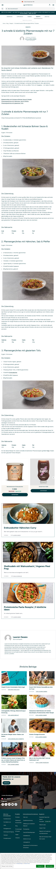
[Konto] (50, 5)
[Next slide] (53, 478)
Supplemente (20, 16)
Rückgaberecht (7, 828)
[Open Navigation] (2, 5)
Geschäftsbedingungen (29, 832)
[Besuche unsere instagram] (2, 804)
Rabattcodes (42, 824)
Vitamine (17, 837)
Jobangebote (26, 842)
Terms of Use (27, 863)
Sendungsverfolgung (9, 831)
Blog (8, 23)
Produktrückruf (7, 838)
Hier (48, 450)
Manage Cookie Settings (7, 866)
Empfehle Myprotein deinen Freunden (44, 819)
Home (4, 23)
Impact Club (42, 828)
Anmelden (6, 782)
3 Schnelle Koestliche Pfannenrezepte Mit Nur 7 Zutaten (26, 23)
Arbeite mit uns (27, 838)
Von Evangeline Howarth (16, 738)
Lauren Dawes (17, 535)
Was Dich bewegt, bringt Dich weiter (45, 837)
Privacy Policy (19, 863)
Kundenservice (7, 818)
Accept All (40, 866)
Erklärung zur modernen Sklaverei (29, 824)
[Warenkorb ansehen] (53, 5)
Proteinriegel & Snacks (18, 830)
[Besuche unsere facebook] (6, 804)
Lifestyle (47, 16)
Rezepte (38, 16)
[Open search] (2, 8)
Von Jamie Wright (13, 715)
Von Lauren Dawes (30, 39)
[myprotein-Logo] (28, 5)
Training (29, 16)
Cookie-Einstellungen (7, 795)
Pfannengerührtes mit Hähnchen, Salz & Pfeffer (15, 101)
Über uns (25, 817)
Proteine (17, 817)
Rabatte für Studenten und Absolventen (45, 832)
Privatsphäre (26, 829)
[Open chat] (15, 804)
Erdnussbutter (13, 372)
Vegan (16, 834)
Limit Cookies (50, 866)
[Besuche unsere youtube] (12, 804)
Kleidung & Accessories (18, 821)
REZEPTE (28, 27)
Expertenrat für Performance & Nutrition (30, 846)
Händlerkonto (26, 835)
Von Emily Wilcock (13, 689)
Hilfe (5, 825)
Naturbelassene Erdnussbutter (15, 486)
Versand (6, 835)
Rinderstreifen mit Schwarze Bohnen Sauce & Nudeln (16, 99)
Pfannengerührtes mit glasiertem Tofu (12, 103)
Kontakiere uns (7, 822)
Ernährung (9, 16)
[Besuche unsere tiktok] (9, 804)
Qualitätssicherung (28, 820)
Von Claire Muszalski (42, 762)
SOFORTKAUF (15, 494)
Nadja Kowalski (17, 576)
